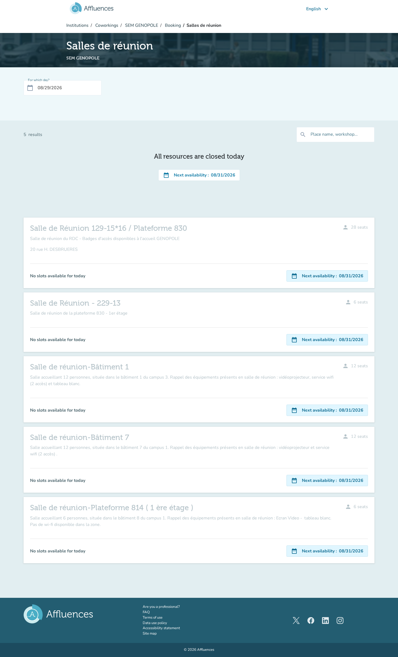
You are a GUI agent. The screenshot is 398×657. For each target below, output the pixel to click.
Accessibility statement (161, 628)
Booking (172, 25)
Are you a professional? (169, 606)
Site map (150, 633)
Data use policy (155, 623)
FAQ (146, 612)
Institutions (77, 25)
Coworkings (106, 25)
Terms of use (152, 617)
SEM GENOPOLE (141, 25)
